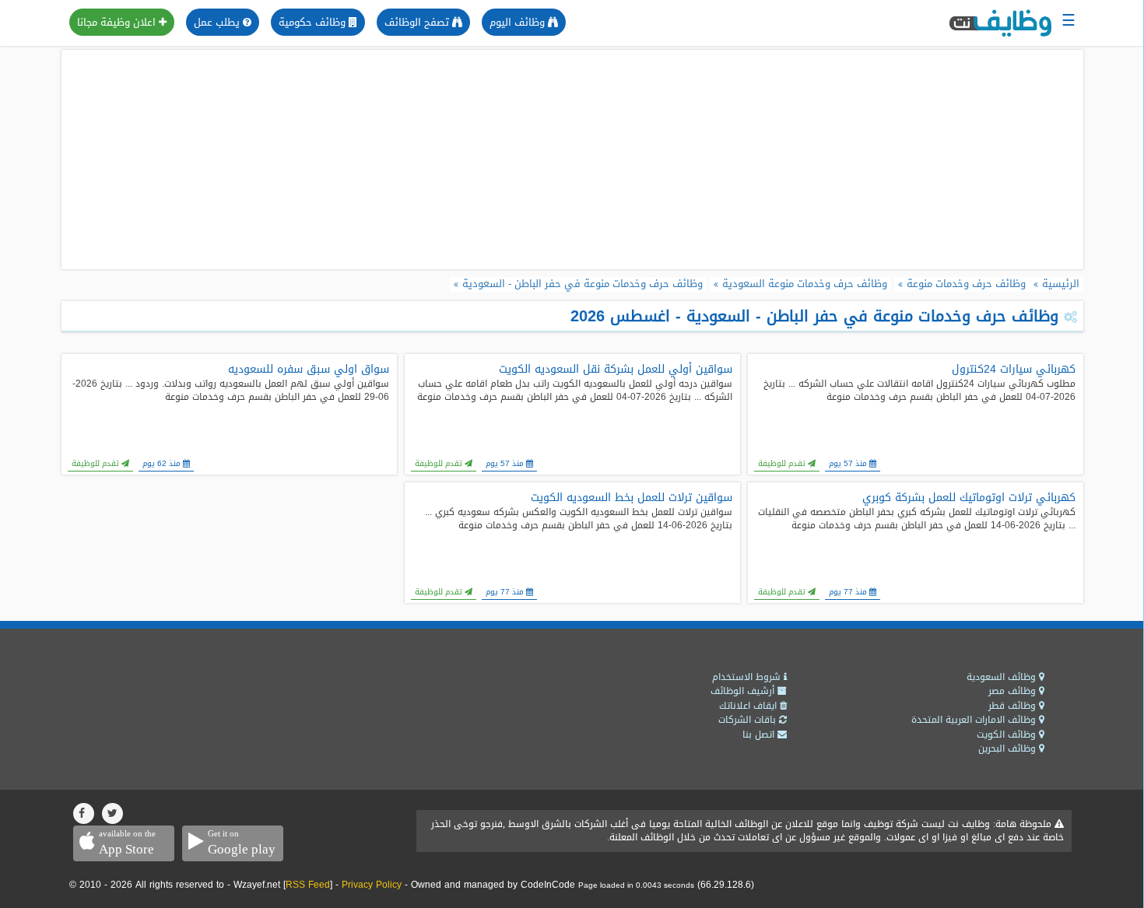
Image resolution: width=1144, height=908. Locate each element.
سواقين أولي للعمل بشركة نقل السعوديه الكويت (615, 369)
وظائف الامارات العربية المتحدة (975, 719)
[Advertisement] (572, 159)
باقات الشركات (748, 719)
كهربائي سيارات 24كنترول (1014, 369)
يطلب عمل (218, 22)
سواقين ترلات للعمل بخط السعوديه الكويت (631, 498)
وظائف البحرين (1008, 748)
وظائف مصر (1013, 690)
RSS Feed (308, 884)
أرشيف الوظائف (744, 690)
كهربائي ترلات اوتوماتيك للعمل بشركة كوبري (969, 498)
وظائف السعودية (1003, 676)
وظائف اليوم (519, 22)
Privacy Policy (372, 884)
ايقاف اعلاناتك (749, 705)
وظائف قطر (1013, 705)
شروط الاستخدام (748, 676)
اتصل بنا (759, 734)
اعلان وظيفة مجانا (118, 22)
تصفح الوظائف (418, 22)
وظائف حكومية (314, 22)
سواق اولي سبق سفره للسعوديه (308, 369)
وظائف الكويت (1008, 734)
